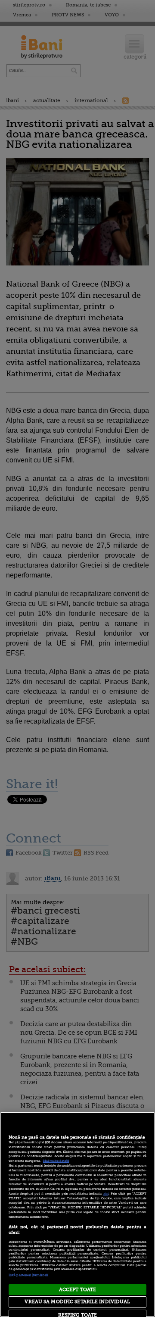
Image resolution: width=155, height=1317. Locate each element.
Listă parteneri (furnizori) (28, 1275)
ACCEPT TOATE (77, 1289)
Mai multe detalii (56, 1161)
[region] (77, 1214)
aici (105, 1193)
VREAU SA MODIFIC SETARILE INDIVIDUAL (77, 1302)
